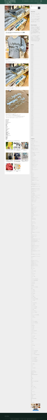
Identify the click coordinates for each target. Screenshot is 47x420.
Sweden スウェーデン (33, 249)
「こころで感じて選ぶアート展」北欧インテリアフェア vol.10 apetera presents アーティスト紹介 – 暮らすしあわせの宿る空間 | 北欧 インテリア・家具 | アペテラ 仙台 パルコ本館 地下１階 (35, 39)
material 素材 (32, 213)
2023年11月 (32, 90)
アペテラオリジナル (33, 273)
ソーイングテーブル (33, 317)
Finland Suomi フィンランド (34, 165)
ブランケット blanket (33, 353)
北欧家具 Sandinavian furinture (34, 374)
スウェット (32, 313)
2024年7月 (32, 79)
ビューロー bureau (33, 345)
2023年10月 (32, 91)
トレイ (31, 334)
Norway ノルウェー (33, 221)
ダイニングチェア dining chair (34, 321)
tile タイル (32, 257)
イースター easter (33, 276)
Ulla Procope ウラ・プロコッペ (34, 260)
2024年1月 (32, 87)
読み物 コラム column (33, 394)
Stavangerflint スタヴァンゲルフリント (35, 245)
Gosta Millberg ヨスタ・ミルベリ (34, 177)
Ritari (31, 233)
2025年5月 (32, 66)
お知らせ (32, 288)
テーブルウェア (32, 329)
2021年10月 (32, 118)
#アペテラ (7, 136)
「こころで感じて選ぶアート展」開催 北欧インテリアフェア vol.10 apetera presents (35, 36)
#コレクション (7, 131)
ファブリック (32, 349)
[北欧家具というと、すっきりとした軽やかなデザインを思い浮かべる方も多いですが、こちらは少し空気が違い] (37, 404)
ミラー (31, 362)
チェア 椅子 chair (33, 325)
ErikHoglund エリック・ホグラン (34, 164)
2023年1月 (32, 103)
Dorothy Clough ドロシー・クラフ (34, 160)
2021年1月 (32, 122)
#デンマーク (7, 120)
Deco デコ (32, 157)
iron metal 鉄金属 (33, 193)
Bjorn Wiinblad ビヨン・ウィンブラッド (35, 152)
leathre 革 (32, 205)
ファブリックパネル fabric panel (34, 350)
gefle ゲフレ (32, 172)
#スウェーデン (7, 119)
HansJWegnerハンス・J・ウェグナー (35, 180)
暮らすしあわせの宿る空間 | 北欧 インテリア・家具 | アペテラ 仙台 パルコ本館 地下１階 (10, 2)
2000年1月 (32, 135)
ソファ (31, 318)
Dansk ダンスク (32, 156)
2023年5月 (32, 98)
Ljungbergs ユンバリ (33, 209)
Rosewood (32, 237)
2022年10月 (32, 107)
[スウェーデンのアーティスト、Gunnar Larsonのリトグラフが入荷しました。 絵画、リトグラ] (32, 404)
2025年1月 (32, 71)
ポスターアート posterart (33, 358)
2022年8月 (32, 110)
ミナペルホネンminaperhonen (34, 361)
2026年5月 (32, 50)
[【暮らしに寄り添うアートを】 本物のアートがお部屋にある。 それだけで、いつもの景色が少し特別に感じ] (34, 404)
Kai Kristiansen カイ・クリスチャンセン (35, 197)
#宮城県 (6, 137)
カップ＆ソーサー (33, 292)
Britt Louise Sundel (33, 153)
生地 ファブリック (33, 391)
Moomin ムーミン (33, 217)
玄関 (31, 390)
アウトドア (32, 272)
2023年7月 (32, 95)
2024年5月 (32, 82)
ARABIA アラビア (33, 144)
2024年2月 (32, 86)
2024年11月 (32, 74)
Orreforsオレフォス (33, 229)
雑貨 (31, 399)
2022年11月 (32, 106)
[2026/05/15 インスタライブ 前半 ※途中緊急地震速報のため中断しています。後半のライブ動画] (32, 407)
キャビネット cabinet (33, 297)
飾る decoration (32, 402)
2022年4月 (32, 115)
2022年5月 (32, 114)
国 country (32, 378)
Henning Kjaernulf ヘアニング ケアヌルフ (35, 188)
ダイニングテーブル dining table (34, 322)
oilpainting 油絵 (32, 225)
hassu (31, 181)
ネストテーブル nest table (33, 338)
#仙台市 (6, 138)
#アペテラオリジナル (8, 122)
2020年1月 (32, 131)
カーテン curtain (32, 289)
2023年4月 (32, 99)
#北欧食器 (7, 132)
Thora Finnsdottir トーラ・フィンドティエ (35, 256)
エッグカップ (32, 284)
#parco (6, 139)
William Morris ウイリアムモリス (34, 265)
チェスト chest (32, 326)
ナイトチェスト (32, 337)
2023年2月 (32, 102)
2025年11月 (32, 58)
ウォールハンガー (33, 281)
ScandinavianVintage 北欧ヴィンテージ (35, 241)
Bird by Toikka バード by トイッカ (34, 149)
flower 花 (32, 168)
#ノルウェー (7, 121)
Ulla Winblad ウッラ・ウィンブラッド (35, 261)
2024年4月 (32, 83)
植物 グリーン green (33, 386)
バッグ (31, 342)
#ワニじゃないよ (7, 128)
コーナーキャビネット (33, 305)
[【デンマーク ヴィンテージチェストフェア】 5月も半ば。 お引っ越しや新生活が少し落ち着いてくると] (39, 407)
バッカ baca (32, 341)
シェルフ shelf (32, 309)
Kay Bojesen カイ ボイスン (34, 200)
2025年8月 (32, 62)
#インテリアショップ (8, 135)
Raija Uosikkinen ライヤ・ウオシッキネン (35, 232)
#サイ (6, 127)
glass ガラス (32, 176)
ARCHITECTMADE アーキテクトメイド (35, 145)
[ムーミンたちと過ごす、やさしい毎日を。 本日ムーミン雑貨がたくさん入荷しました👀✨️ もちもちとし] (37, 407)
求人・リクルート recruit (33, 387)
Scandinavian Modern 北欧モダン (34, 240)
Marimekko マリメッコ (33, 212)
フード (31, 346)
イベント (32, 277)
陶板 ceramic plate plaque (33, 398)
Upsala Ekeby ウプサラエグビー (34, 264)
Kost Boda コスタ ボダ (33, 201)
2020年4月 (32, 127)
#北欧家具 (7, 134)
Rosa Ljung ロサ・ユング (33, 236)
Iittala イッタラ (32, 192)
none (31, 220)
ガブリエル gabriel (33, 293)
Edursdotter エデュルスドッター (34, 161)
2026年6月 (32, 49)
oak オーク (32, 224)
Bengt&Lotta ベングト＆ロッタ (34, 148)
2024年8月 (32, 78)
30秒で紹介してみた (33, 140)
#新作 (6, 125)
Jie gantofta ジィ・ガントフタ (34, 196)
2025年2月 (32, 70)
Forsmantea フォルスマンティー (34, 169)
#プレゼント (7, 129)
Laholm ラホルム (32, 204)
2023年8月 (32, 94)
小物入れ (32, 382)
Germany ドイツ (32, 173)
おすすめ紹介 (32, 285)
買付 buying (32, 395)
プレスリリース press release (34, 357)
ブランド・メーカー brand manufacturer (35, 354)
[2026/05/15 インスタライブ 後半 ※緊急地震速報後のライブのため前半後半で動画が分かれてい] (39, 404)
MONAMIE (32, 216)
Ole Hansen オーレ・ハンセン (34, 228)
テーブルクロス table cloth (34, 330)
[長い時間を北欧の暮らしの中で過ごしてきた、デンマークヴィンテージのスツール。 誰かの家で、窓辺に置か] (34, 407)
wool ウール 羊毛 (33, 268)
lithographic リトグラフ (33, 208)
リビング (32, 366)
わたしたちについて (33, 370)
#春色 (6, 124)
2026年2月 (32, 54)
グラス (31, 301)
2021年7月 (32, 119)
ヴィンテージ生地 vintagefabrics (34, 280)
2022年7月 (32, 111)
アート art (32, 269)
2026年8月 (32, 46)
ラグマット (32, 365)
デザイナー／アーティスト (34, 333)
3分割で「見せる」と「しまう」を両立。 (35, 13)
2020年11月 (32, 123)
